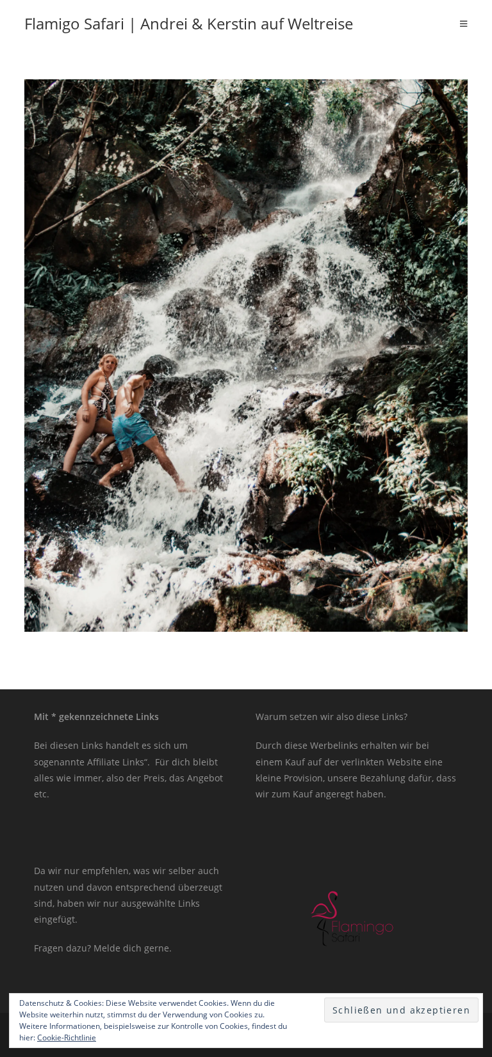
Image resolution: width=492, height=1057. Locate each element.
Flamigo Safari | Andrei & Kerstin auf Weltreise (188, 23)
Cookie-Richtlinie (66, 1037)
